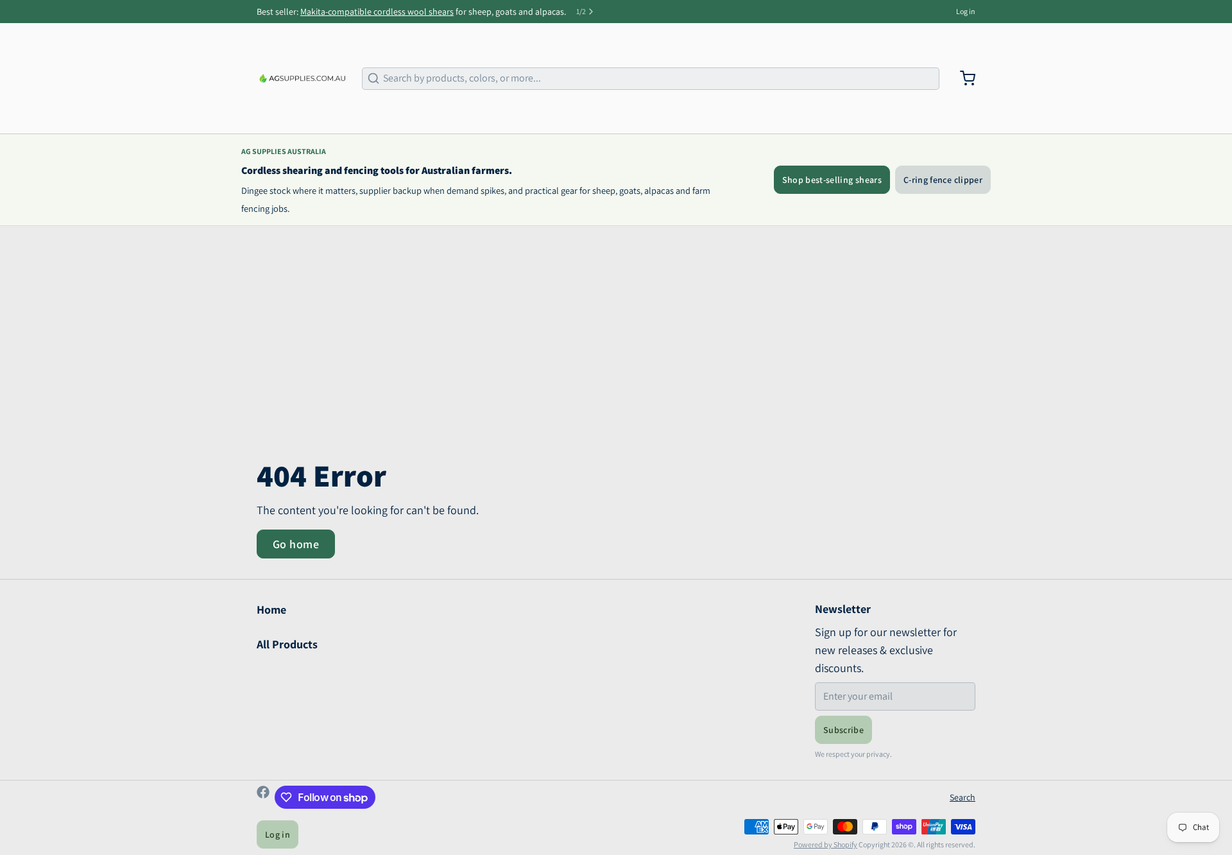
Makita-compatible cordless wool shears (377, 11)
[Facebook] (263, 797)
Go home (296, 544)
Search (962, 797)
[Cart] (962, 78)
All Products (287, 644)
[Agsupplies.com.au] (301, 78)
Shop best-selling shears (832, 180)
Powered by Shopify (825, 844)
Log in (965, 11)
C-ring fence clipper (942, 180)
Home (271, 609)
